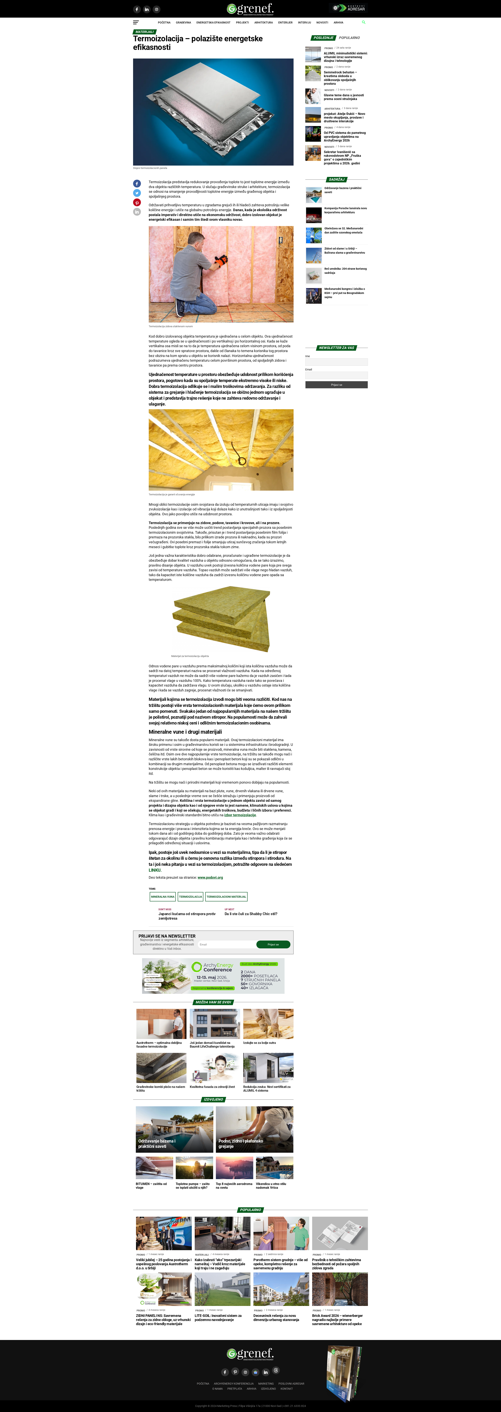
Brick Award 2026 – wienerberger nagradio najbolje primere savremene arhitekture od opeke (337, 1320)
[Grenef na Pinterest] (137, 204)
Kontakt (287, 1388)
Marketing (266, 1383)
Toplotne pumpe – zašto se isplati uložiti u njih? (193, 1185)
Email (308, 369)
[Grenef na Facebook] (137, 184)
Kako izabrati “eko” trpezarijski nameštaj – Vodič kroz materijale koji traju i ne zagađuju (220, 1264)
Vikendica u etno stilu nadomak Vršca (271, 1185)
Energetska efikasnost (213, 22)
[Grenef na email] (137, 213)
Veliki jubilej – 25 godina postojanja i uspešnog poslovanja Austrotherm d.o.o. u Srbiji (163, 1264)
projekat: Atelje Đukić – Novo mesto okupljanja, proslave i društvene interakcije (344, 117)
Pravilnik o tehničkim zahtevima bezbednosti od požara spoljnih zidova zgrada (336, 1264)
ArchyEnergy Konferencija (234, 1383)
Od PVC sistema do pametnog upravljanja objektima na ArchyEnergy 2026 (345, 136)
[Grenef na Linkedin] (266, 1372)
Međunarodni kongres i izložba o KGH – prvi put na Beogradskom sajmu (344, 293)
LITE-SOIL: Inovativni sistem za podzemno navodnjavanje (218, 1318)
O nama (217, 1388)
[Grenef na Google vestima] (256, 1372)
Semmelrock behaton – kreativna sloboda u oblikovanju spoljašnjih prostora (340, 78)
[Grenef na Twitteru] (137, 194)
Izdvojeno (268, 1388)
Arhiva (338, 22)
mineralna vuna (162, 896)
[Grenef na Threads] (276, 1370)
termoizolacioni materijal (226, 896)
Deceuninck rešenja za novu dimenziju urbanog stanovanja (276, 1318)
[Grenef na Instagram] (245, 1372)
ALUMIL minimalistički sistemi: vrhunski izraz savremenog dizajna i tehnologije (346, 57)
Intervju (304, 22)
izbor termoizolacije (240, 815)
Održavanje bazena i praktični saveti (157, 1143)
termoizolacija (190, 896)
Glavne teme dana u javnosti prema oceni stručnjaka (344, 97)
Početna (164, 22)
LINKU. (155, 870)
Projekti (242, 22)
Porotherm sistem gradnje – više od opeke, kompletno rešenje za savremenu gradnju (280, 1264)
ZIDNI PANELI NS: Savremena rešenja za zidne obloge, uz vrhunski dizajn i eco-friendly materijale (163, 1320)
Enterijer (285, 22)
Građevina (183, 22)
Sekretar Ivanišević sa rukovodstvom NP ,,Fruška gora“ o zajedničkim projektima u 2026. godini (342, 157)
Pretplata (234, 1388)
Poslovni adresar (291, 1383)
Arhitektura (263, 22)
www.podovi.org (210, 877)
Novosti (322, 22)
